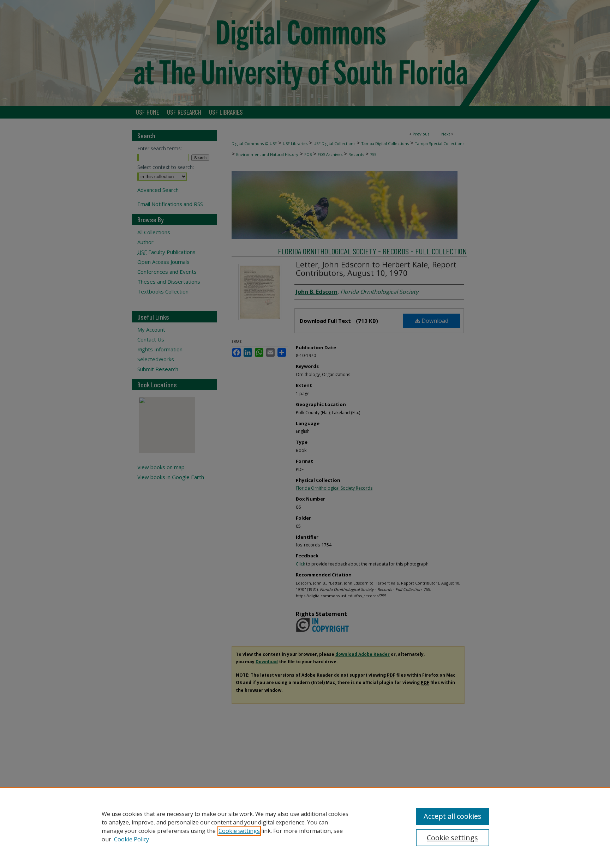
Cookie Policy (131, 839)
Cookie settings (239, 831)
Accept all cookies (453, 816)
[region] (305, 826)
